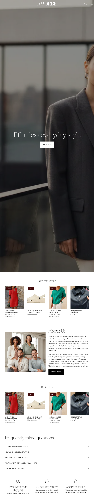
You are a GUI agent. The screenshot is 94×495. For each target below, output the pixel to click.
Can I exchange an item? (14, 469)
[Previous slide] (29, 297)
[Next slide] (42, 297)
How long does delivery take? (17, 452)
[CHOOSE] (20, 305)
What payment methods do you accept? (21, 463)
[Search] (84, 3)
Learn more (56, 372)
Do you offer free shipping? (16, 447)
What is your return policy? (16, 458)
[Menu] (3, 3)
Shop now (47, 145)
